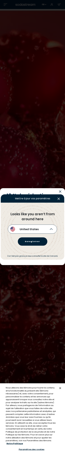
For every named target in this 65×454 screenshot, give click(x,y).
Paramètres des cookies (31, 449)
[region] (32, 418)
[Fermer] (60, 388)
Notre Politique (14, 443)
